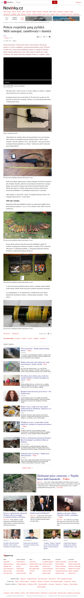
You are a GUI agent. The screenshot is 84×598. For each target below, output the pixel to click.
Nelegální (36, 338)
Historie (29, 14)
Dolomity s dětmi (60, 573)
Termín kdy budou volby (9, 568)
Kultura (55, 11)
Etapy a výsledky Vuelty (22, 564)
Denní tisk (70, 14)
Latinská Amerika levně (62, 571)
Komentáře (45, 11)
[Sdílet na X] (51, 333)
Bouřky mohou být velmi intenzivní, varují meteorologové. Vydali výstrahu (35, 363)
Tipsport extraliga (33, 566)
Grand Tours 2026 (21, 573)
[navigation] (2, 2)
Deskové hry (58, 584)
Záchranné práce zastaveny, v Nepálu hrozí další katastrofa (35, 454)
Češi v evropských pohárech (64, 578)
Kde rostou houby (42, 578)
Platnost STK (71, 573)
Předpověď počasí (32, 578)
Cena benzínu (52, 578)
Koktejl (71, 11)
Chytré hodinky (74, 584)
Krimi (50, 11)
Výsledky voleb (7, 566)
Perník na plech (46, 573)
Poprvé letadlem (60, 564)
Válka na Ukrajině (37, 11)
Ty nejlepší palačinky (47, 561)
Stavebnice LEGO (32, 584)
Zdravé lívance (46, 566)
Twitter (12, 593)
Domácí (19, 11)
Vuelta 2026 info (20, 561)
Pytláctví (24, 338)
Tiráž (27, 593)
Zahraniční (28, 11)
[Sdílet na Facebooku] (48, 333)
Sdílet (46, 37)
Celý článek (60, 487)
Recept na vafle (46, 571)
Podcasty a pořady (37, 14)
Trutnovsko (18, 338)
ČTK (4, 36)
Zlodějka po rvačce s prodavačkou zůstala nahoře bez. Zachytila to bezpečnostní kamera (36, 423)
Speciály (52, 14)
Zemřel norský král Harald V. (40, 513)
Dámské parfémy (42, 584)
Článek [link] (6, 61)
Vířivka (74, 581)
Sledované (76, 14)
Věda (18, 14)
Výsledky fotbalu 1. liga (35, 564)
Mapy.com (23, 578)
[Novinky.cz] (13, 8)
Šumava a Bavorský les (62, 566)
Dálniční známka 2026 (74, 564)
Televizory (65, 584)
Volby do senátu (7, 571)
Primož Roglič (20, 571)
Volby (23, 11)
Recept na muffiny (47, 564)
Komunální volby (7, 573)
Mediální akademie (35, 593)
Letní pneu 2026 (72, 561)
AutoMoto (13, 14)
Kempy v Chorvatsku (61, 561)
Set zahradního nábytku (57, 581)
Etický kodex (44, 593)
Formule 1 (32, 571)
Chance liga (32, 561)
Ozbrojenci (43, 338)
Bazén (17, 581)
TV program (63, 14)
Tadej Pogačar (20, 568)
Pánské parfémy (41, 587)
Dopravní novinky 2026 (74, 566)
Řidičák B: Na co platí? (74, 568)
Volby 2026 (6, 561)
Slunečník (40, 581)
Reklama (17, 593)
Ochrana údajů (53, 593)
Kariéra (23, 593)
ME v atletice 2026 (34, 568)
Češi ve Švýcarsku (60, 568)
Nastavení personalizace (74, 593)
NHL (30, 573)
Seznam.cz (78, 2)
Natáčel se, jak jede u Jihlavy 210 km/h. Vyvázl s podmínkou (67, 514)
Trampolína (33, 581)
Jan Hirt (18, 566)
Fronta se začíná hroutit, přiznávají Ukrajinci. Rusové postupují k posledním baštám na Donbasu (36, 440)
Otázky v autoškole (73, 571)
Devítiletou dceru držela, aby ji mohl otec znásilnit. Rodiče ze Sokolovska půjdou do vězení (35, 378)
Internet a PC (6, 14)
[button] (27, 68)
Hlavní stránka (7, 11)
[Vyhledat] (54, 2)
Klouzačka (46, 581)
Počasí (57, 14)
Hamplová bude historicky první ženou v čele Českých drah (36, 392)
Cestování (23, 14)
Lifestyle (66, 11)
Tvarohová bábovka (47, 568)
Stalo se (14, 11)
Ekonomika (60, 11)
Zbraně (30, 338)
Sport (44, 14)
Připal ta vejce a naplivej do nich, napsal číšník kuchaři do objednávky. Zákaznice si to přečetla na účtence (36, 408)
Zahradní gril (67, 581)
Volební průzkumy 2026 (9, 564)
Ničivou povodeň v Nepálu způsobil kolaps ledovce (35, 349)
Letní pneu (51, 584)
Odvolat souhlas (62, 593)
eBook (40, 37)
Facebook (6, 593)
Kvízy (48, 14)
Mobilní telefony (22, 584)
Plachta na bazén (24, 581)
